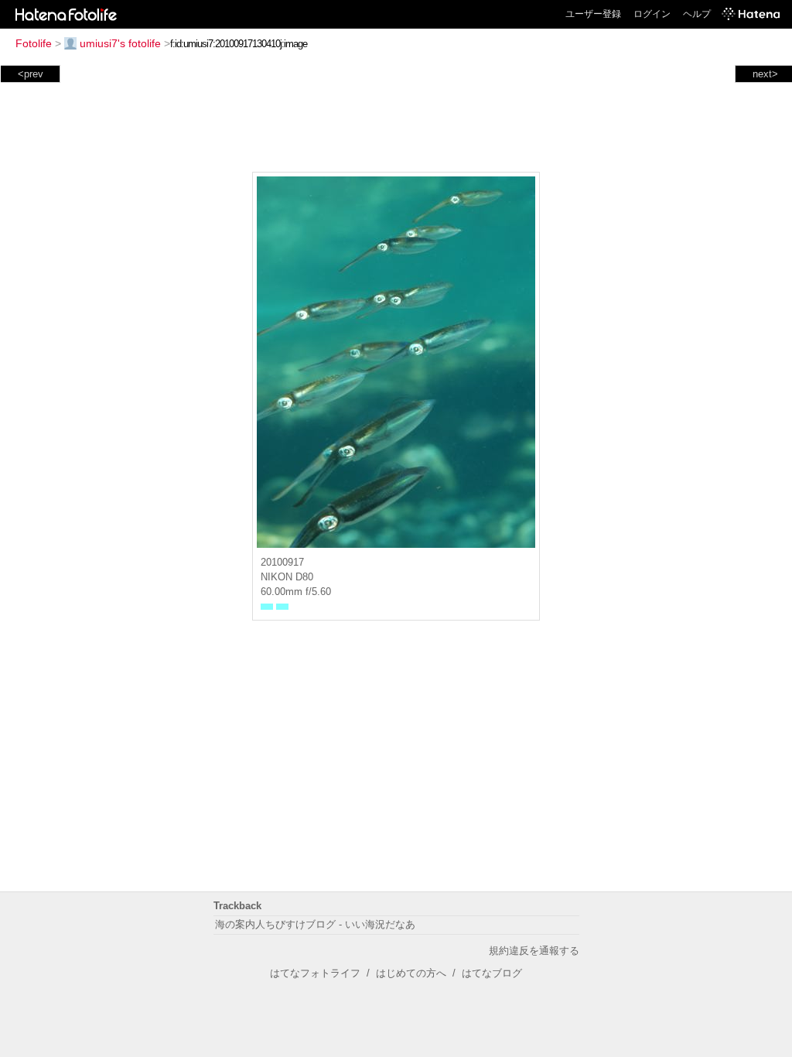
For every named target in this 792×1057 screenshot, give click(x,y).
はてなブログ (492, 973)
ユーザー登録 (593, 14)
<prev (30, 74)
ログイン (652, 14)
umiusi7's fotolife (120, 43)
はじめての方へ (411, 973)
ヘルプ (697, 14)
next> (765, 74)
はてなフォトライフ (315, 973)
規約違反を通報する (534, 950)
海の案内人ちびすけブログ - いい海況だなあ (315, 924)
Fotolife (33, 43)
